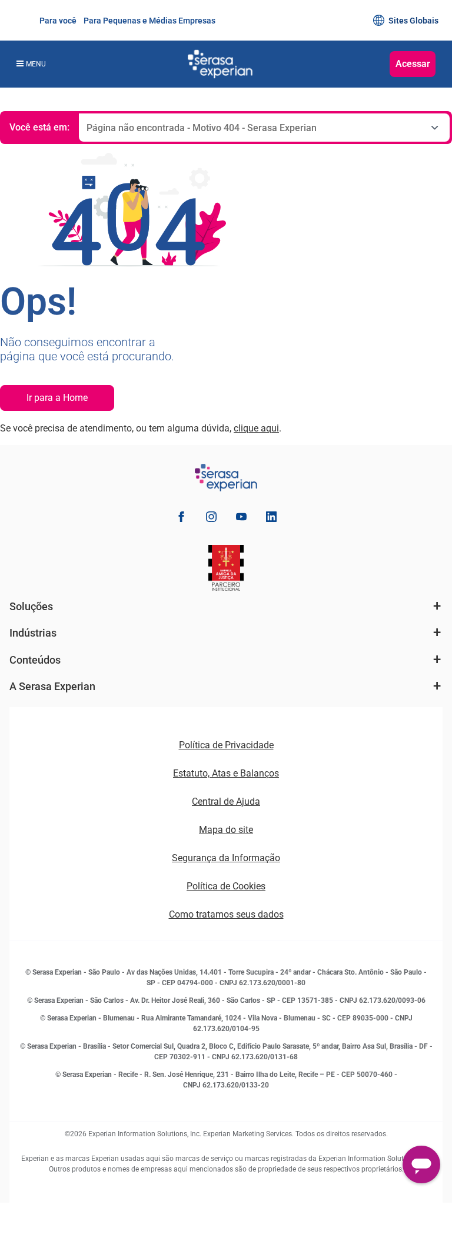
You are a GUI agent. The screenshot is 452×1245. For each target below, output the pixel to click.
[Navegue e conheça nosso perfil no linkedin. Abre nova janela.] (271, 518)
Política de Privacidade (226, 745)
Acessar (413, 63)
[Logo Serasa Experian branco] (220, 64)
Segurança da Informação (226, 858)
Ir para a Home (57, 397)
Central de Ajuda (226, 801)
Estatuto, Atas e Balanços (226, 773)
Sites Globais (413, 20)
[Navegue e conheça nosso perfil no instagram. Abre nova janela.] (211, 518)
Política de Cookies (226, 886)
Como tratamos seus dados (226, 914)
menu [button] (36, 64)
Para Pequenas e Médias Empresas (148, 20)
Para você (57, 20)
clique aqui (256, 428)
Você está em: (39, 127)
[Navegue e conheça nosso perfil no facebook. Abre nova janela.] (181, 518)
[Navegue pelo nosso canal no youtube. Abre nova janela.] (241, 518)
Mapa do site (226, 829)
